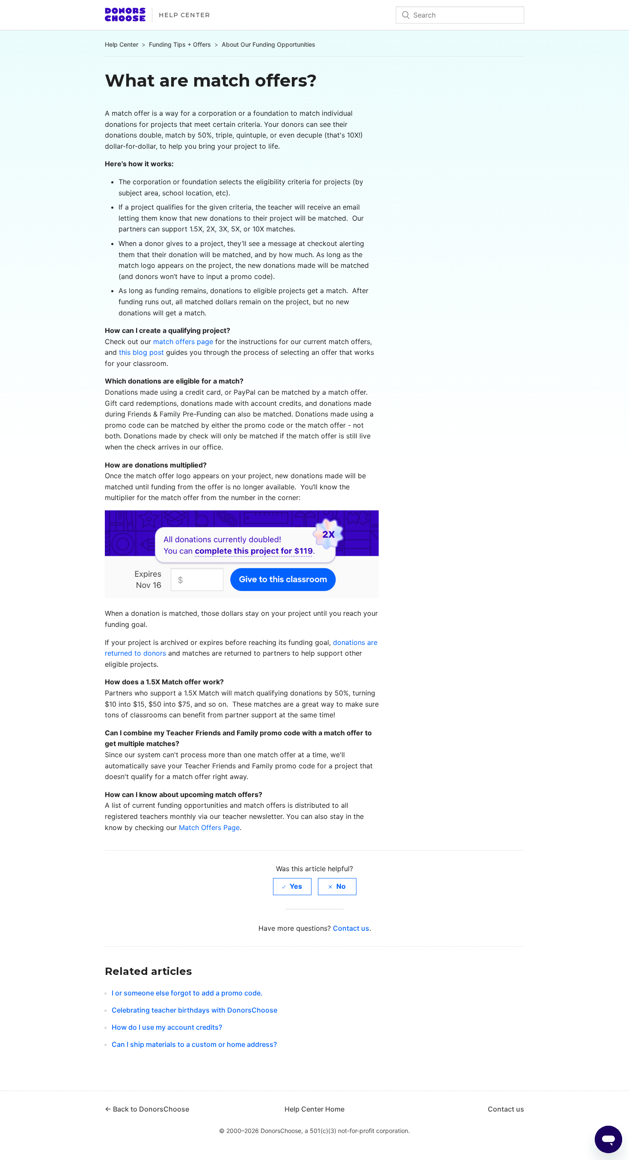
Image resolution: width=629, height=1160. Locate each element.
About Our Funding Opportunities (268, 44)
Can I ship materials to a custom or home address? (194, 1044)
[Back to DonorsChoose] (125, 19)
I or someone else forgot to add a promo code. (187, 993)
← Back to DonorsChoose (147, 1109)
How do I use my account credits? (167, 1027)
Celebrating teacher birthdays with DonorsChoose (194, 1010)
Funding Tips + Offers (180, 44)
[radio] (292, 886)
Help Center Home (314, 1109)
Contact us (351, 928)
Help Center (184, 15)
